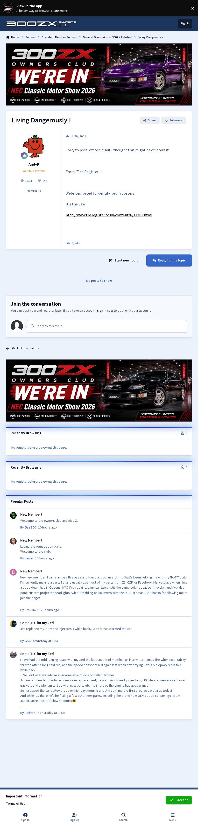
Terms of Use (16, 803)
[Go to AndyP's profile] (34, 146)
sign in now (105, 310)
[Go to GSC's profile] (13, 623)
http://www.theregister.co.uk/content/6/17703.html (109, 215)
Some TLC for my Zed (37, 623)
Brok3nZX (31, 610)
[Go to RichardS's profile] (13, 654)
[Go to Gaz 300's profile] (13, 515)
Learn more (9, 8)
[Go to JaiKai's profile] (13, 541)
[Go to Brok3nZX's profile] (13, 572)
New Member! (31, 514)
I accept (182, 800)
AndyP (33, 164)
